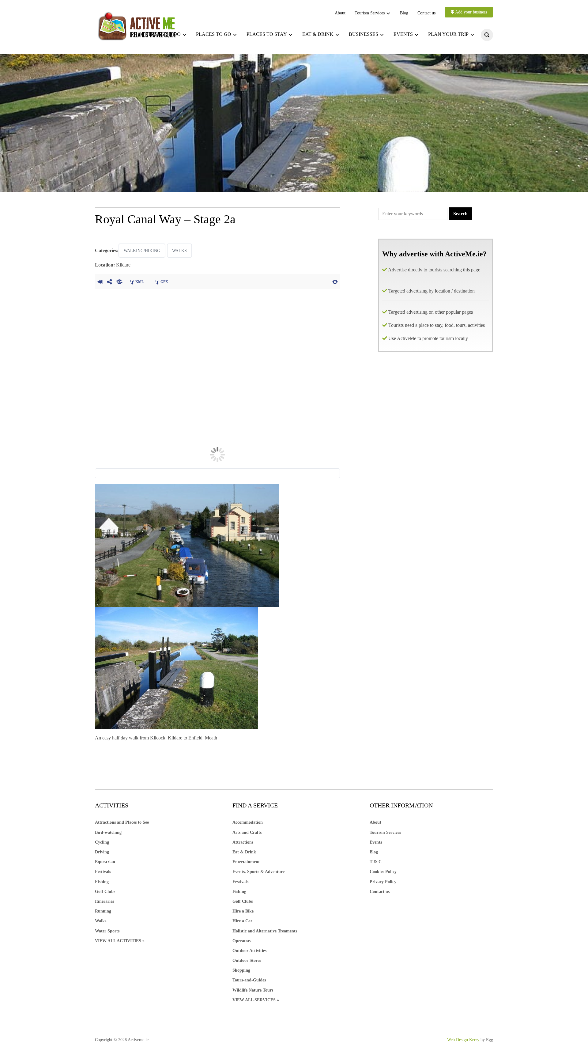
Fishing (102, 881)
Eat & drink (318, 34)
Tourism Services (370, 13)
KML (139, 282)
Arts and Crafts (247, 832)
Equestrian (105, 862)
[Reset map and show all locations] (335, 281)
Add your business (470, 12)
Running (103, 911)
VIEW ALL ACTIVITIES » (120, 941)
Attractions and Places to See (122, 822)
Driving (102, 852)
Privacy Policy (383, 881)
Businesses (363, 34)
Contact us (426, 13)
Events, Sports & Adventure (258, 871)
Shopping (241, 970)
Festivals (103, 871)
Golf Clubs (105, 891)
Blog (404, 13)
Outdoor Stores (246, 960)
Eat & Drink (244, 852)
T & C (376, 862)
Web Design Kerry (463, 1039)
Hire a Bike (243, 911)
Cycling (102, 842)
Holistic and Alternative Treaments (264, 931)
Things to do (163, 34)
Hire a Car (242, 921)
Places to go (213, 34)
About (340, 13)
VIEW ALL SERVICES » (255, 1000)
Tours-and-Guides (249, 980)
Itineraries (104, 901)
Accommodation (247, 822)
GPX (164, 282)
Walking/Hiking (142, 250)
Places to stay (267, 34)
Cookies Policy (383, 871)
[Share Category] (119, 281)
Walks (179, 250)
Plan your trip (448, 34)
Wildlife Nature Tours (252, 990)
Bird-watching (108, 832)
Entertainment (246, 862)
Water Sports (107, 931)
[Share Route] (110, 281)
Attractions (242, 842)
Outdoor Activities (249, 950)
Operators (241, 941)
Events (403, 34)
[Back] (100, 281)
